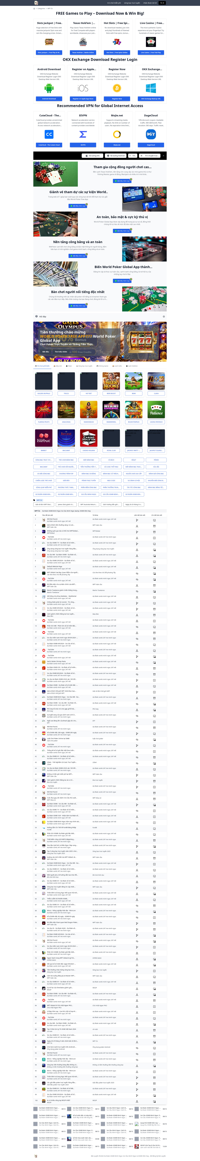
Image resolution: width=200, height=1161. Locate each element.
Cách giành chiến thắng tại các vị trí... (60, 780)
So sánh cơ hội (134, 480)
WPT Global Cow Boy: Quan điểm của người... (63, 572)
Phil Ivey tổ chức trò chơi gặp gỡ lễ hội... (61, 709)
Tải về (162, 3)
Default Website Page (54, 566)
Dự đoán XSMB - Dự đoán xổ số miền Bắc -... (62, 685)
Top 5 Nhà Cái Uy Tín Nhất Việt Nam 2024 (61, 1029)
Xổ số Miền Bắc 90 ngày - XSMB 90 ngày (61, 916)
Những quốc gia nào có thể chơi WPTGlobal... (63, 531)
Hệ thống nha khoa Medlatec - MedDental (61, 596)
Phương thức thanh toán (67, 487)
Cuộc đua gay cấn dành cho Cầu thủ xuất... (62, 798)
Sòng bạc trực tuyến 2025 (56, 853)
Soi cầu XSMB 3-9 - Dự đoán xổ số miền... (61, 905)
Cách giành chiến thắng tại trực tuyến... (61, 614)
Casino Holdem (89, 450)
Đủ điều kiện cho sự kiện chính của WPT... (61, 584)
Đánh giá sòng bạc (156, 474)
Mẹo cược (111, 480)
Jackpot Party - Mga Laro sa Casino (134, 450)
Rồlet (134, 460)
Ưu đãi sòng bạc (43, 474)
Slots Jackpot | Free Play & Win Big (49, 23)
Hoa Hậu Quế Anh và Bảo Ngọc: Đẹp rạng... (62, 845)
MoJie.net (117, 115)
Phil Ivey (50, 711)
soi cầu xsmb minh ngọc (112, 494)
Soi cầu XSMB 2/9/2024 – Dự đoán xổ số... (61, 561)
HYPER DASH (51, 960)
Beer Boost (111, 393)
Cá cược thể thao (111, 467)
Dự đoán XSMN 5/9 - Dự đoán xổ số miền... (62, 667)
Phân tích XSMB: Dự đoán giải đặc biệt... (61, 833)
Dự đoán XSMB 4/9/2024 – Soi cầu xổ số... (61, 644)
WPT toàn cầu (52, 527)
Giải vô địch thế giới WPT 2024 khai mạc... (61, 691)
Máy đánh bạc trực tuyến (135, 467)
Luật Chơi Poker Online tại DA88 (58, 738)
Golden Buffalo (44, 393)
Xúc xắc (156, 467)
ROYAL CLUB (111, 450)
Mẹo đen (50, 616)
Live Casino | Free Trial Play (151, 23)
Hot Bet (89, 393)
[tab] (42, 366)
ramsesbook (89, 422)
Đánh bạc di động (89, 474)
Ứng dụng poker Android (56, 1049)
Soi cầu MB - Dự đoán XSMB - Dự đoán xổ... (62, 555)
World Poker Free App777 (66, 336)
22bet (49, 764)
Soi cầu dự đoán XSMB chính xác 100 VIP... (61, 679)
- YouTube (50, 537)
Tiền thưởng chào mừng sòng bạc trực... (61, 970)
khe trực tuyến (52, 782)
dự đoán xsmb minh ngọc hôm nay (135, 494)
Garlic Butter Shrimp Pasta (56, 661)
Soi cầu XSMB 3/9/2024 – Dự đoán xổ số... (61, 1094)
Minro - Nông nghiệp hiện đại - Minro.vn (61, 910)
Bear (134, 393)
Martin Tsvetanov (53, 592)
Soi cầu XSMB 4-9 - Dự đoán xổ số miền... (61, 881)
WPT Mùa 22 (51, 800)
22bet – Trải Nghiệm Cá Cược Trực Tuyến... (62, 762)
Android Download (49, 69)
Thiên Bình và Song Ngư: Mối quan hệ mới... (62, 893)
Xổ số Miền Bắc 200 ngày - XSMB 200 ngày (61, 733)
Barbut (44, 450)
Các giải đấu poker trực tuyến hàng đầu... (61, 1082)
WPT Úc (50, 8)
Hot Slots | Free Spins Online (117, 23)
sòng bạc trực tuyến (132, 3)
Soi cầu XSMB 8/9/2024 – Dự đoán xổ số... (61, 673)
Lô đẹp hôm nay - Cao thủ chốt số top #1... (62, 1011)
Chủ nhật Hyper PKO (54, 1008)
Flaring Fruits (43, 422)
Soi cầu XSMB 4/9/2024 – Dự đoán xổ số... (61, 608)
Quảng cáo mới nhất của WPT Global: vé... (61, 857)
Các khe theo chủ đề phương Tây (58, 575)
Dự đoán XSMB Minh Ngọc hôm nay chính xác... (63, 821)
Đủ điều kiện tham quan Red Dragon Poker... (62, 922)
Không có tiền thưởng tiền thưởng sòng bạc (62, 1067)
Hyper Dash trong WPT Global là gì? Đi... (61, 958)
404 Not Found (52, 792)
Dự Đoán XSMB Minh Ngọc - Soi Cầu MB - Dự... (63, 697)
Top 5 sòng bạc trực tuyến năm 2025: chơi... (62, 851)
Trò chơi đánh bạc (66, 460)
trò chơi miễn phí (114, 3)
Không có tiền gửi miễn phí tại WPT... (60, 774)
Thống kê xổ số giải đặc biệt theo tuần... (61, 750)
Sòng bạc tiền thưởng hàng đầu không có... (62, 1065)
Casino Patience (156, 422)
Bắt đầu (45, 352)
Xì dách (111, 460)
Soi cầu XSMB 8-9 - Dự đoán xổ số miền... (61, 982)
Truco (66, 393)
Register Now (117, 69)
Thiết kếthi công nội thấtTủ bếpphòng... (61, 839)
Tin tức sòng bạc (134, 487)
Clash (156, 393)
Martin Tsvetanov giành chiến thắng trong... (62, 590)
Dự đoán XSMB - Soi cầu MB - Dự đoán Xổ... (62, 703)
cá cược (49, 1031)
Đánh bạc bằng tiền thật (157, 487)
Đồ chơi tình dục (53, 877)
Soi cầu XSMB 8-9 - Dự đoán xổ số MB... (60, 1088)
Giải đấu (66, 480)
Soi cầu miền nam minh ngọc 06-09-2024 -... (62, 946)
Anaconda (66, 422)
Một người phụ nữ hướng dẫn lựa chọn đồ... (62, 875)
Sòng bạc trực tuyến (44, 460)
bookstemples (133, 422)
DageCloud (151, 115)
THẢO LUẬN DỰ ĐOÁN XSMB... (57, 899)
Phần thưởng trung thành (112, 487)
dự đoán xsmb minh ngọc (45, 494)
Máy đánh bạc (88, 460)
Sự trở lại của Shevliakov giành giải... (60, 988)
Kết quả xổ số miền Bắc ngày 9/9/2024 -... (61, 964)
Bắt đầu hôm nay (122, 181)
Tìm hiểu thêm (61, 352)
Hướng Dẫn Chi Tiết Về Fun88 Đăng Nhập (61, 827)
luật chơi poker (52, 741)
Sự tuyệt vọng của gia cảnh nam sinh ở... (61, 715)
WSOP (49, 990)
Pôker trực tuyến (89, 480)
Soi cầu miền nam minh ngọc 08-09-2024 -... (62, 638)
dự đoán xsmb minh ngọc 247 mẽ (67, 494)
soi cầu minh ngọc (88, 494)
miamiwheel (111, 422)
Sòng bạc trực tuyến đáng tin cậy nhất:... (61, 887)
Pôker (156, 460)
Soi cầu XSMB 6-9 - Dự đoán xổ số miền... (61, 756)
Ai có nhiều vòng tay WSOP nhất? (58, 1100)
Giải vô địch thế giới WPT (55, 693)
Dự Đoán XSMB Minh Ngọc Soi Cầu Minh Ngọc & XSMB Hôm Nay (126, 1156)
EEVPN (83, 115)
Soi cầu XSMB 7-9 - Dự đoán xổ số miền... (61, 543)
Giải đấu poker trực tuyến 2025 (58, 1085)
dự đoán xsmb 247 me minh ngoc (59, 539)
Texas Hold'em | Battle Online (83, 23)
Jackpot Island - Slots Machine (157, 450)
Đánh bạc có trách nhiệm (112, 474)
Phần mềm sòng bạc (89, 487)
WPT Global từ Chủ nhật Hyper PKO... (60, 1005)
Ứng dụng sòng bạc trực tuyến (58, 551)
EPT (48, 723)
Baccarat (66, 450)
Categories (41, 8)
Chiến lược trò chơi (44, 480)
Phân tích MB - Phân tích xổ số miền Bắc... (61, 626)
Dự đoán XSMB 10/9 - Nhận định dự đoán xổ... (63, 816)
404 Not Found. (52, 519)
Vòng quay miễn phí (44, 487)
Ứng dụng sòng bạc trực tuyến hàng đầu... (62, 549)
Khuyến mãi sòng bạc (156, 480)
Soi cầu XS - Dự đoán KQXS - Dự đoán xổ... (61, 928)
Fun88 (49, 830)
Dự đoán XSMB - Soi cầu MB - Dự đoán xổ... (62, 804)
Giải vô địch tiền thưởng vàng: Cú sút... (60, 525)
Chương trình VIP (66, 474)
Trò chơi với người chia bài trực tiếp (67, 467)
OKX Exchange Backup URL (151, 69)
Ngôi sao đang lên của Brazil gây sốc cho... (62, 721)
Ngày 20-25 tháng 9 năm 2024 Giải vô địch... (62, 1041)
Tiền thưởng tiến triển (90, 467)
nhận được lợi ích (150, 3)
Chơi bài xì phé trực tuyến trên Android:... (61, 1047)
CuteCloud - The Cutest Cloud (49, 115)
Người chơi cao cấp (134, 474)
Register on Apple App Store (83, 69)
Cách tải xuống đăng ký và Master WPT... (61, 976)
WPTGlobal (51, 533)
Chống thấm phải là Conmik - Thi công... (61, 602)
